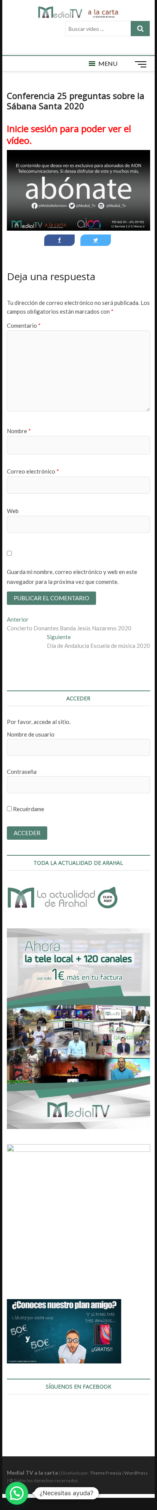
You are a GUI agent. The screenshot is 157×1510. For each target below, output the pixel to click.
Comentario (24, 325)
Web (13, 510)
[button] (107, 63)
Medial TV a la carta (32, 1472)
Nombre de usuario (30, 734)
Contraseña (22, 771)
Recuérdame (28, 808)
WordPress (136, 1473)
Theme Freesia (105, 1473)
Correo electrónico (33, 471)
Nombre (19, 430)
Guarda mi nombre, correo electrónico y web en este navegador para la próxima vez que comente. (72, 576)
